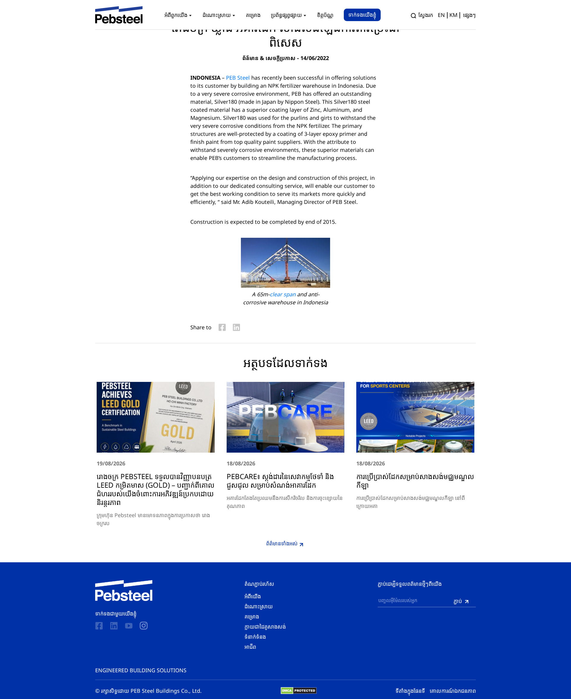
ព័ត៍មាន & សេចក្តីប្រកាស (269, 58)
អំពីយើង (252, 596)
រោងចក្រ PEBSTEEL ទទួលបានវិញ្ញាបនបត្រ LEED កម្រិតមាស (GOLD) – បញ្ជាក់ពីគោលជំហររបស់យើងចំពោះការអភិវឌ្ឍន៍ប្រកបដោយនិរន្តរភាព (155, 489)
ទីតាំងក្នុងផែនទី (410, 690)
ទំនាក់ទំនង (255, 636)
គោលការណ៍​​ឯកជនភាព (453, 690)
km (453, 14)
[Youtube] (129, 626)
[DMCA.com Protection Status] (299, 690)
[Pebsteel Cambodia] (124, 590)
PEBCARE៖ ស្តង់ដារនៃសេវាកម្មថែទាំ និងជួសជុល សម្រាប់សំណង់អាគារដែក (280, 480)
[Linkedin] (114, 625)
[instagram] (144, 625)
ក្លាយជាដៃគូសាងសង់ (265, 626)
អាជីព (250, 646)
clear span (283, 294)
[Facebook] (99, 625)
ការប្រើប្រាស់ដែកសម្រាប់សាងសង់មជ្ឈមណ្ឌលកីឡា (415, 480)
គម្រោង (251, 616)
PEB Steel (238, 77)
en (441, 14)
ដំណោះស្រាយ (258, 606)
